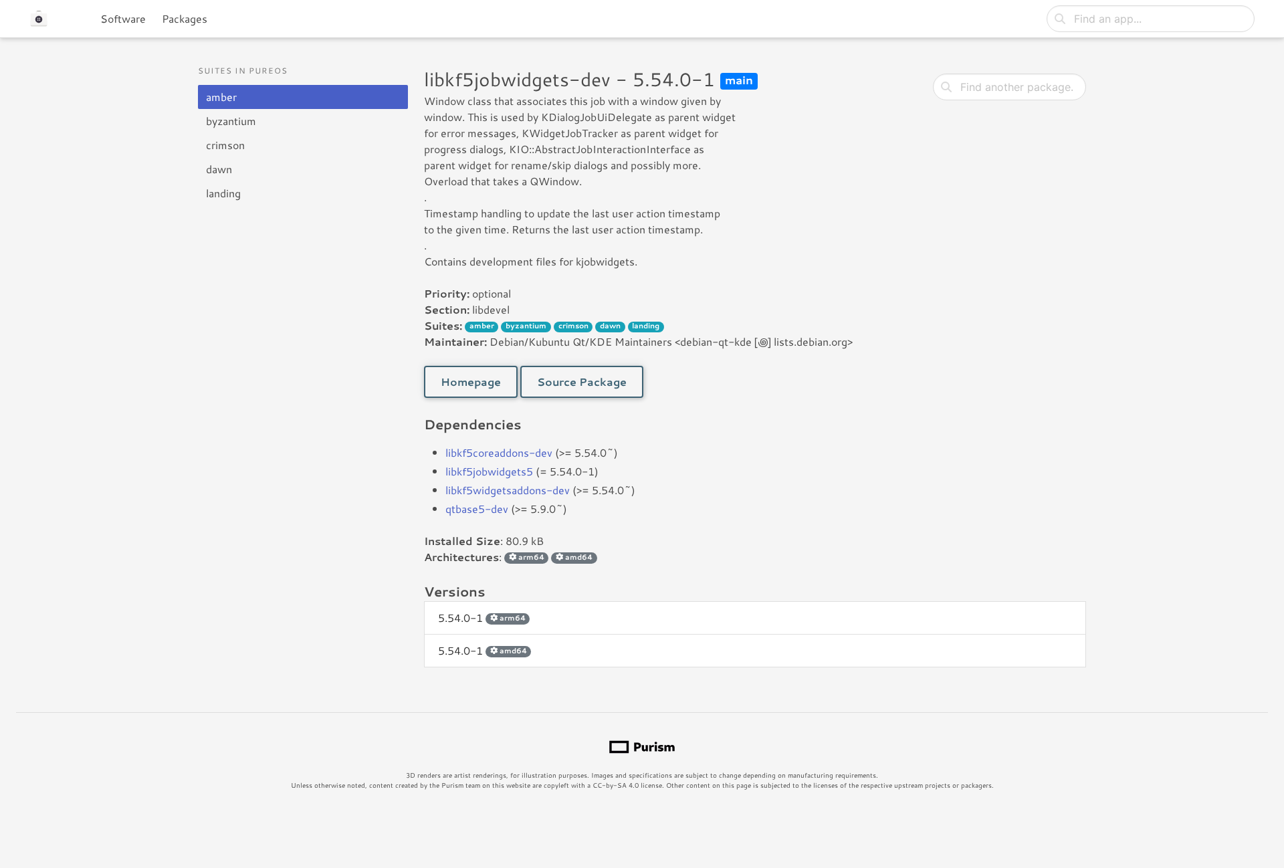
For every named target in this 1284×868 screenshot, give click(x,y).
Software (123, 18)
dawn (219, 169)
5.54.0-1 (482, 617)
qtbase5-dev (476, 508)
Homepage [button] (471, 381)
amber (221, 96)
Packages (184, 18)
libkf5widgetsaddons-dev (507, 490)
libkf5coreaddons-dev (498, 452)
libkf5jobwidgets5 (489, 471)
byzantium (231, 120)
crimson (225, 144)
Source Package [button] (582, 381)
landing (223, 193)
